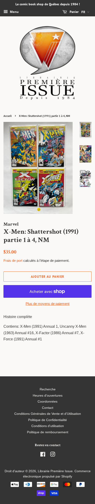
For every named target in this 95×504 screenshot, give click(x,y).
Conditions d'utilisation (47, 426)
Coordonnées (47, 401)
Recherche (48, 389)
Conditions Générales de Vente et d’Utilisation (47, 414)
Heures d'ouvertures (47, 395)
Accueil (7, 116)
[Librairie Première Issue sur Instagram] (52, 455)
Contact (47, 408)
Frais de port (12, 260)
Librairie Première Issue (55, 471)
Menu (14, 12)
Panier (74, 12)
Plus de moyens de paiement (47, 304)
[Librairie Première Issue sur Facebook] (42, 455)
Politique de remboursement (47, 432)
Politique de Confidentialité (47, 420)
